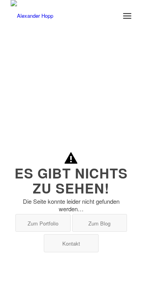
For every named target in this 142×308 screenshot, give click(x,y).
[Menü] (127, 15)
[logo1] (59, 16)
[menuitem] (127, 15)
